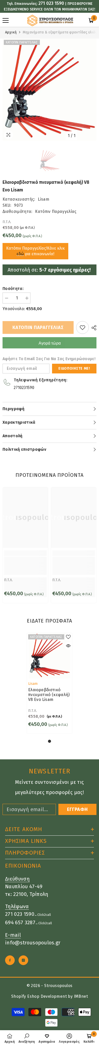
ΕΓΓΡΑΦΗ (77, 809)
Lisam (43, 199)
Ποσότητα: (13, 288)
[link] (25, 566)
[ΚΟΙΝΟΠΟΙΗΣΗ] (92, 328)
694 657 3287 (20, 922)
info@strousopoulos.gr (33, 943)
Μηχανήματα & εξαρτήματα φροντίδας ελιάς (60, 32)
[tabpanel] (49, 683)
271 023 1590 (51, 3)
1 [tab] (49, 741)
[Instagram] (23, 960)
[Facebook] (10, 960)
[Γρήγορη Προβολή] (68, 646)
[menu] (6, 20)
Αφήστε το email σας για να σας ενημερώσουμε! (49, 358)
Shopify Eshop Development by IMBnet (49, 996)
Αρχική (11, 32)
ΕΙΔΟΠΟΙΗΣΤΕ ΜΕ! (74, 368)
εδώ (20, 253)
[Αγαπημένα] (82, 327)
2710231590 (24, 387)
